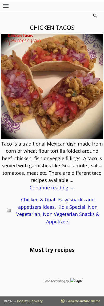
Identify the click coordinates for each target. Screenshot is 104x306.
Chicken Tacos (52, 27)
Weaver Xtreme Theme (83, 301)
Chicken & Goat (38, 199)
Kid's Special (71, 207)
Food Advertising (54, 281)
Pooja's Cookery (30, 301)
